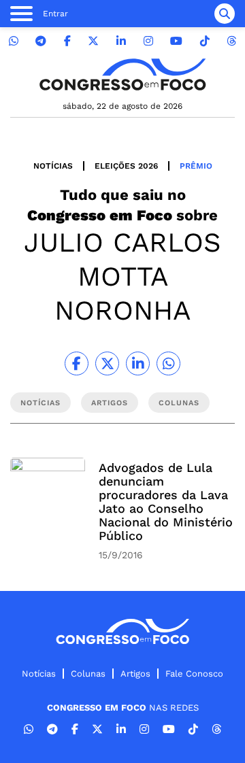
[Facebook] (67, 41)
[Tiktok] (205, 41)
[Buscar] (224, 13)
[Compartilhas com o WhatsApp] (168, 363)
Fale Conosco (194, 673)
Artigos (135, 673)
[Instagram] (148, 41)
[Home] (122, 74)
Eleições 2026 (126, 166)
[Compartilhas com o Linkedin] (138, 363)
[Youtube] (176, 41)
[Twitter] (93, 41)
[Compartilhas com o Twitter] (107, 363)
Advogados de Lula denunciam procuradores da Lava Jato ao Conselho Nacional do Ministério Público (166, 501)
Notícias (53, 166)
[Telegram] (40, 41)
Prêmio (196, 166)
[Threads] (231, 41)
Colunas (88, 673)
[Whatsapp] (13, 41)
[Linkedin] (121, 41)
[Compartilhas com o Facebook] (76, 363)
